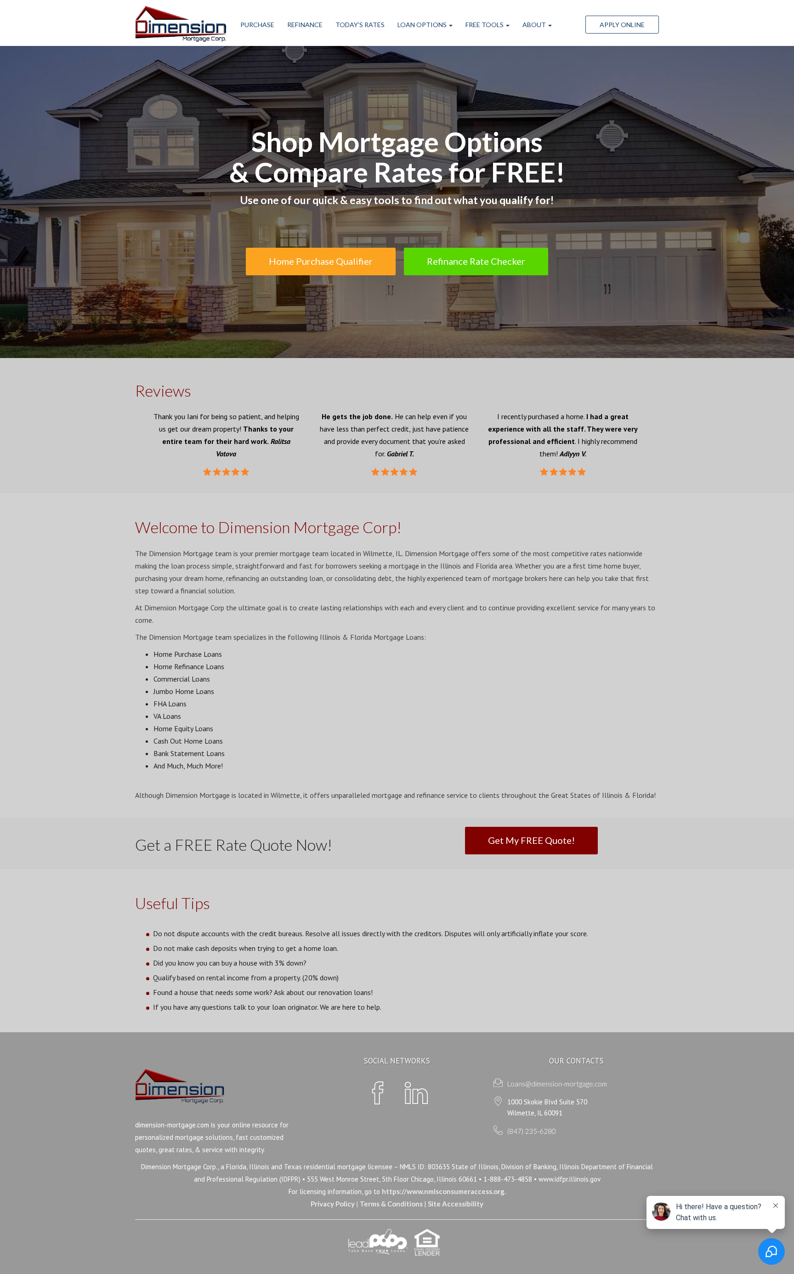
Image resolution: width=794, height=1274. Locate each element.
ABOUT (534, 24)
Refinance (305, 24)
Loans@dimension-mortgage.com (557, 1084)
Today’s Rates (360, 24)
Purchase (257, 24)
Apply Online (622, 24)
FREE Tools (485, 24)
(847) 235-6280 (531, 1131)
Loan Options (422, 24)
